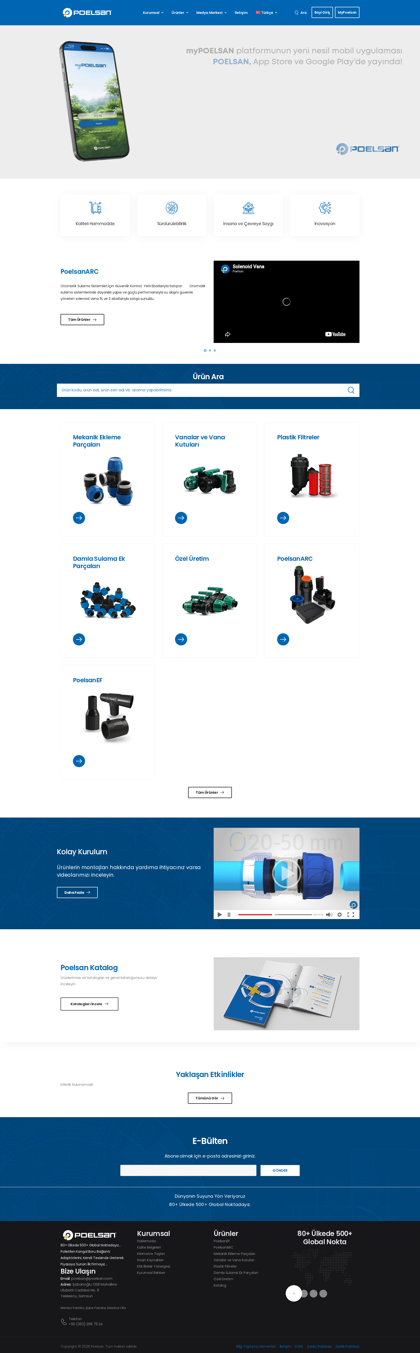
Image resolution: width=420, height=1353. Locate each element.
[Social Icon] (313, 1294)
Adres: (66, 1284)
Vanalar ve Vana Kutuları (200, 441)
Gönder (280, 1170)
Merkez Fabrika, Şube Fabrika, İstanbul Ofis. (94, 1308)
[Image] (108, 479)
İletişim (241, 12)
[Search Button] (351, 390)
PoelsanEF (87, 680)
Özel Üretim (192, 558)
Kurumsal (151, 12)
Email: (65, 1278)
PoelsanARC (295, 558)
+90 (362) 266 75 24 (86, 1324)
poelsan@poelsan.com (91, 1278)
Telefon (75, 1318)
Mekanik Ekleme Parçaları (97, 441)
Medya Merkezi (209, 12)
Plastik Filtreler (298, 437)
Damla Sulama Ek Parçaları (99, 562)
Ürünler (178, 12)
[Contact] (65, 1321)
